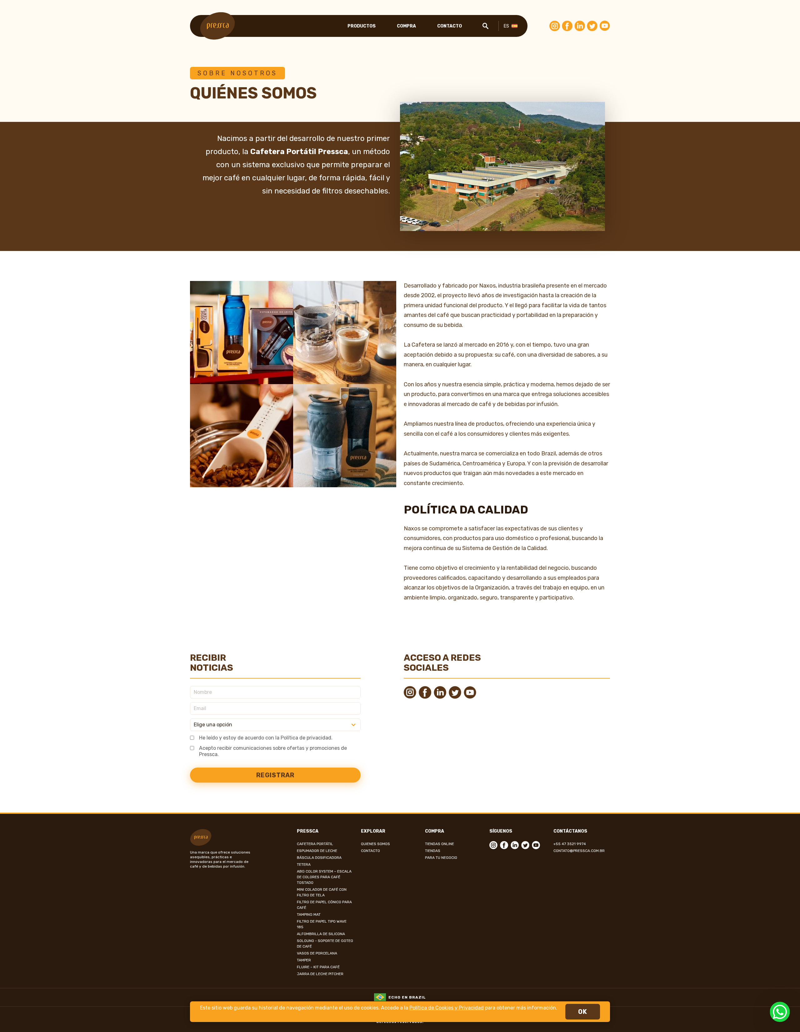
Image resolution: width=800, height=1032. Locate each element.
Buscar (485, 26)
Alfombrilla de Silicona (321, 934)
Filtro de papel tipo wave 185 (322, 924)
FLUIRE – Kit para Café (318, 967)
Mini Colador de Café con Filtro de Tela (322, 892)
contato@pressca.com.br (579, 851)
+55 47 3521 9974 (569, 844)
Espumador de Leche (317, 851)
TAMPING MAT (309, 914)
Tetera (304, 864)
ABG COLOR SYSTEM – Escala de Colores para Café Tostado (324, 877)
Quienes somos (375, 844)
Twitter (592, 26)
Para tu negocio (441, 857)
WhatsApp (780, 1012)
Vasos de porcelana (317, 953)
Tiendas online (439, 844)
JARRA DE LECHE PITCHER (320, 974)
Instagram (554, 26)
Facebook (567, 26)
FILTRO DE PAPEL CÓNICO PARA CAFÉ (324, 905)
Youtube (604, 26)
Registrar (275, 775)
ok (582, 1011)
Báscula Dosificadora (319, 857)
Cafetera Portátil (315, 844)
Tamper (304, 960)
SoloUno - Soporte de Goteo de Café (325, 944)
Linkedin (579, 26)
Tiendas (432, 851)
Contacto (449, 26)
